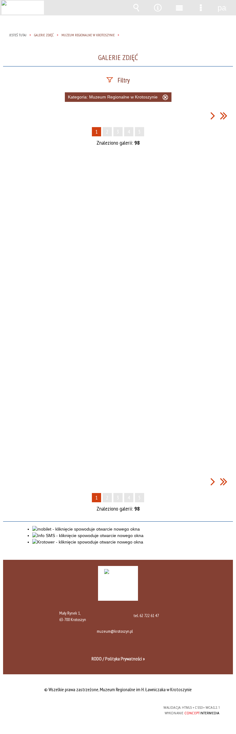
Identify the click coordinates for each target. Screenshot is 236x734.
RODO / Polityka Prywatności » (118, 659)
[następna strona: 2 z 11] (213, 115)
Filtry (124, 80)
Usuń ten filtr (165, 98)
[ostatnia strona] (224, 115)
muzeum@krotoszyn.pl (115, 631)
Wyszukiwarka (136, 7)
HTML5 (104, 708)
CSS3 (113, 708)
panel (222, 7)
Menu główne (179, 7)
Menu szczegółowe (200, 7)
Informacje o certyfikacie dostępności (40, 708)
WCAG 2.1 (132, 707)
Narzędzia (157, 7)
